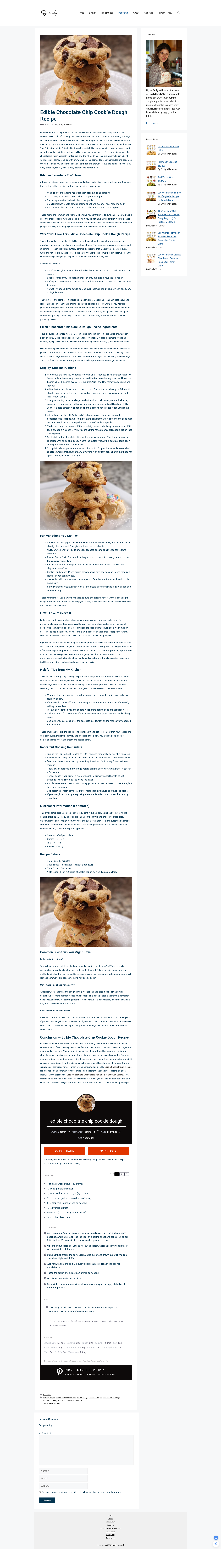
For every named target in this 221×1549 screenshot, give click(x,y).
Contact (148, 12)
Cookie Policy (110, 1522)
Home (81, 12)
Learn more (152, 123)
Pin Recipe (110, 1150)
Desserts (123, 12)
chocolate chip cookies (66, 1397)
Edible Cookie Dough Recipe (118, 1067)
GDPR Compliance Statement (111, 1528)
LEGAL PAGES (110, 1532)
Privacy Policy (165, 12)
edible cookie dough (111, 1397)
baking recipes (49, 1397)
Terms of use (110, 1538)
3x (126, 1174)
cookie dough (82, 1397)
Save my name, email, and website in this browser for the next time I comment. (82, 1492)
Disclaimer (110, 1525)
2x (121, 1174)
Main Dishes (107, 12)
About (136, 12)
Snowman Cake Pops (52, 1403)
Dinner (92, 12)
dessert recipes (95, 1397)
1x (116, 1174)
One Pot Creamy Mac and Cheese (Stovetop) (62, 1400)
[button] (178, 13)
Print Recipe (66, 1150)
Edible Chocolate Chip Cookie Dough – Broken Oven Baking (95, 1074)
